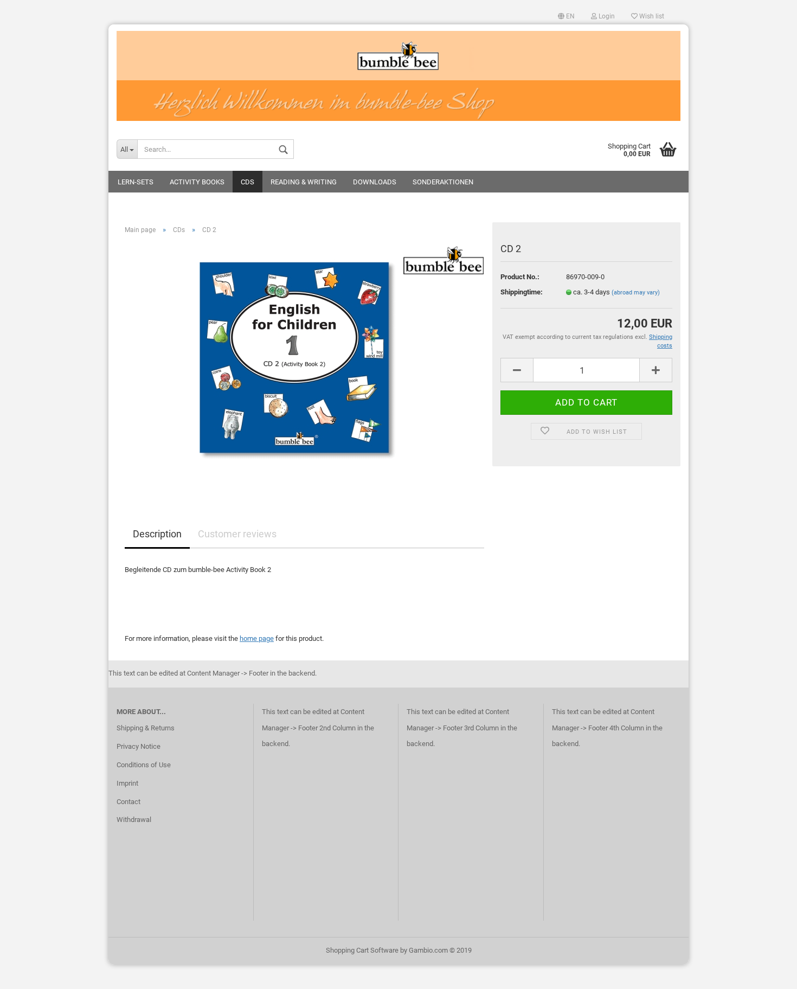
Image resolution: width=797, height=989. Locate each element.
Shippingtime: (521, 292)
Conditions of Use (144, 765)
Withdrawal (134, 819)
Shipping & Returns (146, 728)
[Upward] (767, 972)
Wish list (651, 16)
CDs (247, 182)
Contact (128, 802)
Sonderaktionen (443, 182)
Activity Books (197, 182)
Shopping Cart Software (362, 950)
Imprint (127, 783)
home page (257, 638)
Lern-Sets (135, 182)
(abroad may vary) (636, 292)
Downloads (374, 182)
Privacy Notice (138, 746)
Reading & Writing (304, 182)
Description (157, 534)
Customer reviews (237, 534)
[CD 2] (304, 365)
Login (606, 16)
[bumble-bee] (398, 75)
